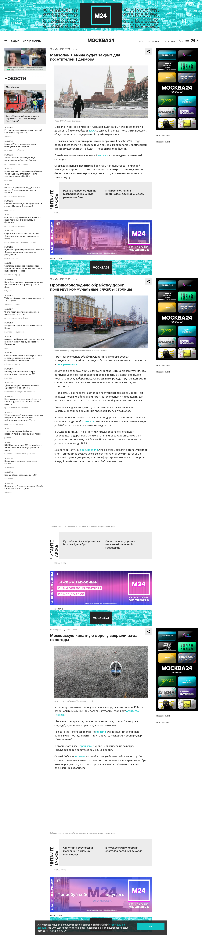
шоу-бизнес (9, 210)
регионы (21, 196)
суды (6, 242)
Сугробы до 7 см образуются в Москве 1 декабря (82, 542)
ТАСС (92, 131)
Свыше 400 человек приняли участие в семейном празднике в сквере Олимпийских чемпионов (23, 358)
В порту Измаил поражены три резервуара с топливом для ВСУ (19, 373)
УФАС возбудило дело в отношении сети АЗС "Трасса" (24, 299)
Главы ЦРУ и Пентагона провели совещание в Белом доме (20, 145)
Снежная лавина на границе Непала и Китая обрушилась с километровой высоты (22, 402)
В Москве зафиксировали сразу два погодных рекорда (123, 849)
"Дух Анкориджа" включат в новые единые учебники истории (21, 386)
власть (7, 258)
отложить (88, 421)
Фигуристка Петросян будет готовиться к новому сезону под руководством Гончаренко (24, 342)
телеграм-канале (66, 364)
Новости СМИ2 (56, 258)
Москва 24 (101, 40)
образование (10, 392)
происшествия (10, 164)
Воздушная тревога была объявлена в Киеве (23, 327)
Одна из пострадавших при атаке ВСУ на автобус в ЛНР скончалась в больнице (22, 220)
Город (74, 49)
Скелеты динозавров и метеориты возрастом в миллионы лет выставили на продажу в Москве (23, 268)
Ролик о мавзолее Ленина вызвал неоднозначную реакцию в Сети (79, 194)
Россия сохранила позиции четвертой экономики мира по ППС (23, 131)
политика (8, 150)
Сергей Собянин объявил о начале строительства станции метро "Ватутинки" (22, 118)
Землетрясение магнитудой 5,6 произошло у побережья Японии (20, 159)
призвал (80, 756)
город (33, 242)
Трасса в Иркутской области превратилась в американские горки (22, 432)
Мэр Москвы (12, 87)
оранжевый (87, 746)
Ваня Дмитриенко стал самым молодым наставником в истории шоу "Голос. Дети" (23, 285)
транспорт (24, 242)
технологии (9, 468)
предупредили (89, 450)
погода (64, 563)
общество (14, 242)
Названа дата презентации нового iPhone (21, 462)
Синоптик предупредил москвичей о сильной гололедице (120, 544)
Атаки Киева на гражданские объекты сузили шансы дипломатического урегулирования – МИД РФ (23, 174)
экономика (8, 137)
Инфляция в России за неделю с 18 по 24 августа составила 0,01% (23, 487)
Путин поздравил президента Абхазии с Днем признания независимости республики (24, 252)
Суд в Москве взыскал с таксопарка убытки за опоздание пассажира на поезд (21, 236)
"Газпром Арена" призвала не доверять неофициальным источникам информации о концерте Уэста (23, 418)
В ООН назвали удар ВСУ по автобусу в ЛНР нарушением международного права (23, 448)
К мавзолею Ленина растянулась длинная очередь (124, 192)
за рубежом (19, 150)
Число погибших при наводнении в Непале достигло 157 (21, 313)
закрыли (103, 155)
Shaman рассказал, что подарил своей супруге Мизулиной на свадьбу (23, 205)
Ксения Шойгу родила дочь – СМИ (20, 474)
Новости (15, 78)
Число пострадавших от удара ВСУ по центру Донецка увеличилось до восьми (22, 190)
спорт (6, 348)
